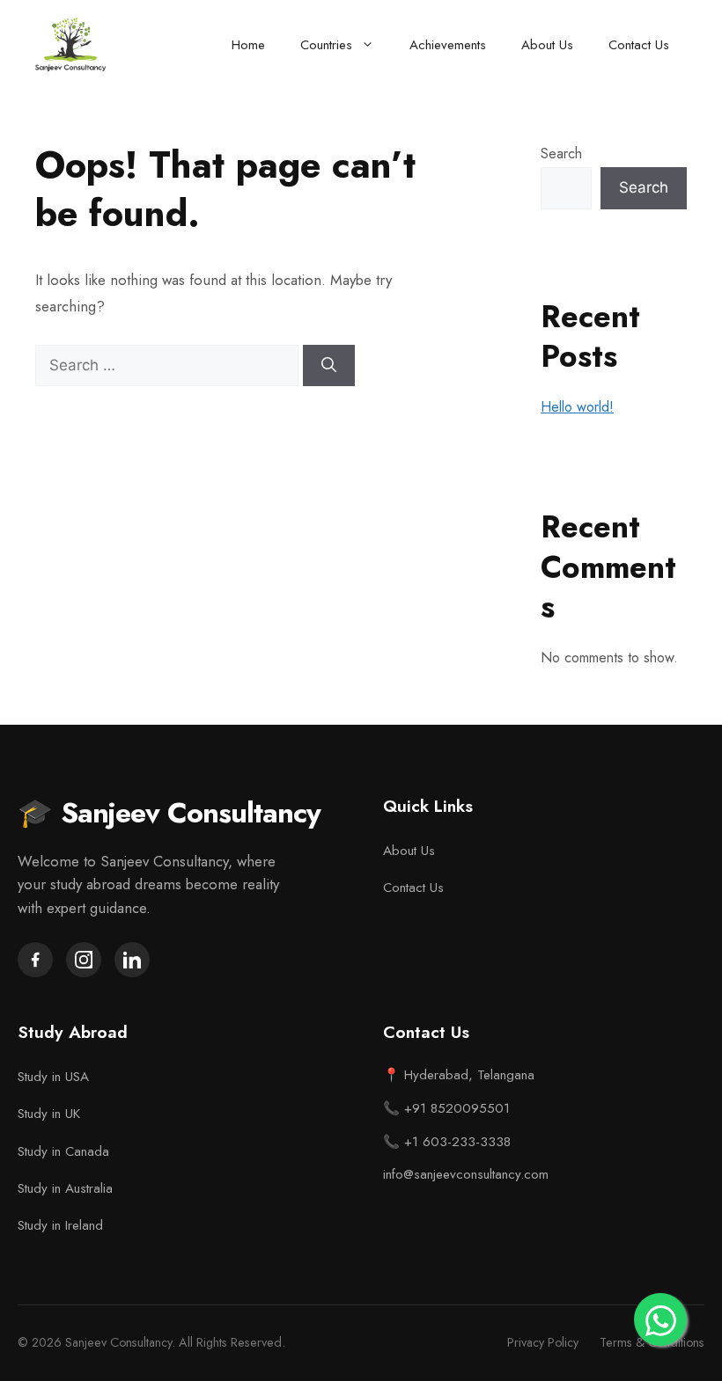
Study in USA (53, 1076)
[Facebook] (35, 959)
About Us (547, 45)
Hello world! (577, 407)
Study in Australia (65, 1188)
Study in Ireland (60, 1225)
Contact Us (638, 45)
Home (248, 45)
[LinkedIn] (132, 959)
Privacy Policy (542, 1342)
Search (561, 153)
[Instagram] (83, 959)
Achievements (447, 45)
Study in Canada (63, 1151)
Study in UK (49, 1113)
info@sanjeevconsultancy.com (466, 1174)
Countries (326, 45)
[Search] (329, 366)
